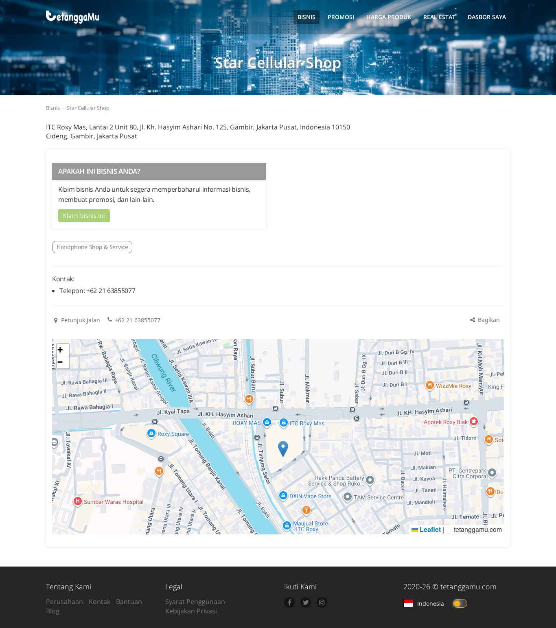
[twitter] (305, 602)
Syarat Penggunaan (195, 601)
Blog (52, 610)
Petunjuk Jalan (79, 320)
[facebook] (289, 602)
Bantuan (129, 601)
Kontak (99, 601)
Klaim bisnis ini (84, 215)
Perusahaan (64, 601)
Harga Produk (388, 17)
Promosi (341, 17)
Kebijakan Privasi (191, 610)
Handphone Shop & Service (92, 247)
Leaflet (429, 529)
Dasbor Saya (487, 17)
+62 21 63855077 (137, 320)
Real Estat (439, 17)
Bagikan (488, 320)
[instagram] (322, 602)
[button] (283, 449)
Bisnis (306, 17)
